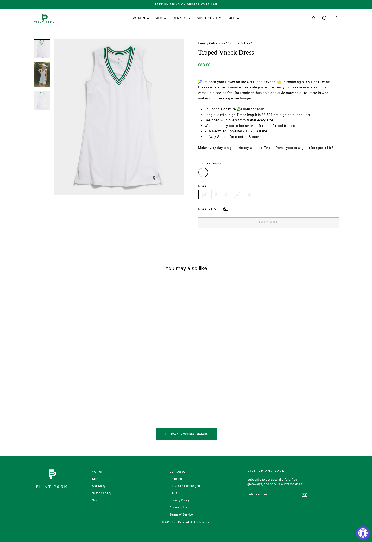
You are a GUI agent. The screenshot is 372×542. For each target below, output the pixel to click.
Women (139, 18)
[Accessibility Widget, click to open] (363, 533)
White (203, 172)
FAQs (173, 493)
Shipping (176, 478)
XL (249, 194)
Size (202, 185)
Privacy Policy (179, 500)
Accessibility (178, 507)
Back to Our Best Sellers (189, 433)
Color (210, 163)
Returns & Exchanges (185, 486)
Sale (231, 18)
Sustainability (209, 18)
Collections (217, 43)
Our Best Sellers (239, 43)
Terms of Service (181, 514)
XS (204, 194)
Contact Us (177, 471)
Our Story (182, 18)
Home (202, 43)
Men (159, 18)
